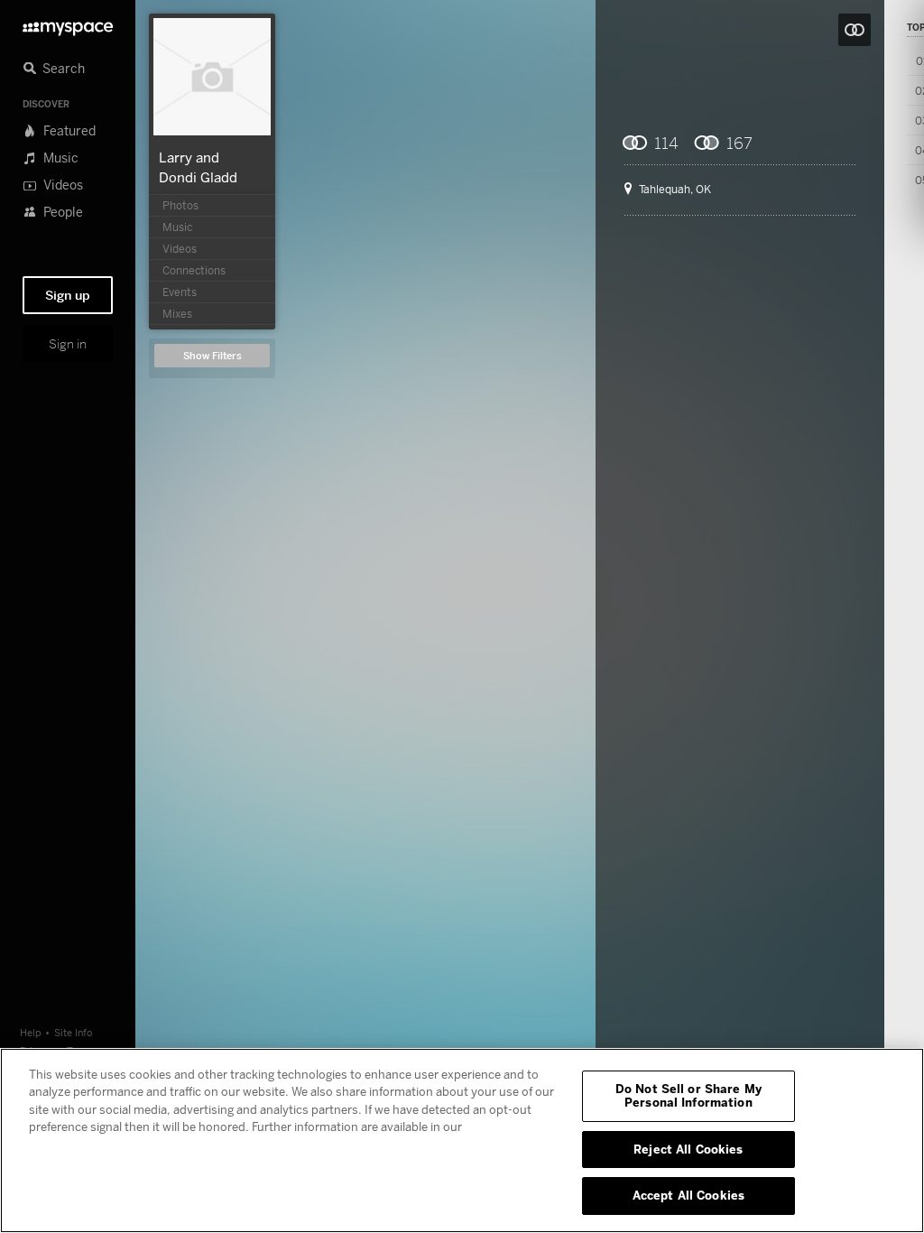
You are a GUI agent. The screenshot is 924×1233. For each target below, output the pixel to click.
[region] (462, 1140)
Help (31, 1032)
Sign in (68, 344)
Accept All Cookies (688, 1195)
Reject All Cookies (688, 1149)
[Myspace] (68, 24)
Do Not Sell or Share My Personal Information (688, 1095)
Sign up (67, 295)
